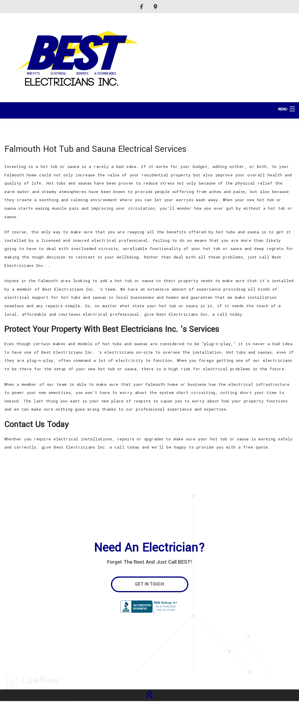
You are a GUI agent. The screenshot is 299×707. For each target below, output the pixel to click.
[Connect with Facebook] (142, 7)
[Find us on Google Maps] (156, 7)
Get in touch (149, 584)
